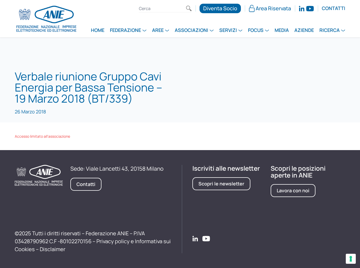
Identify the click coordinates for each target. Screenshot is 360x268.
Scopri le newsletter (221, 183)
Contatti (333, 8)
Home (97, 30)
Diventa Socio (220, 8)
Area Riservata (273, 8)
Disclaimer (52, 249)
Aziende (304, 30)
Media (282, 30)
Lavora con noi (293, 190)
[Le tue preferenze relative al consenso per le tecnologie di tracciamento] (351, 259)
